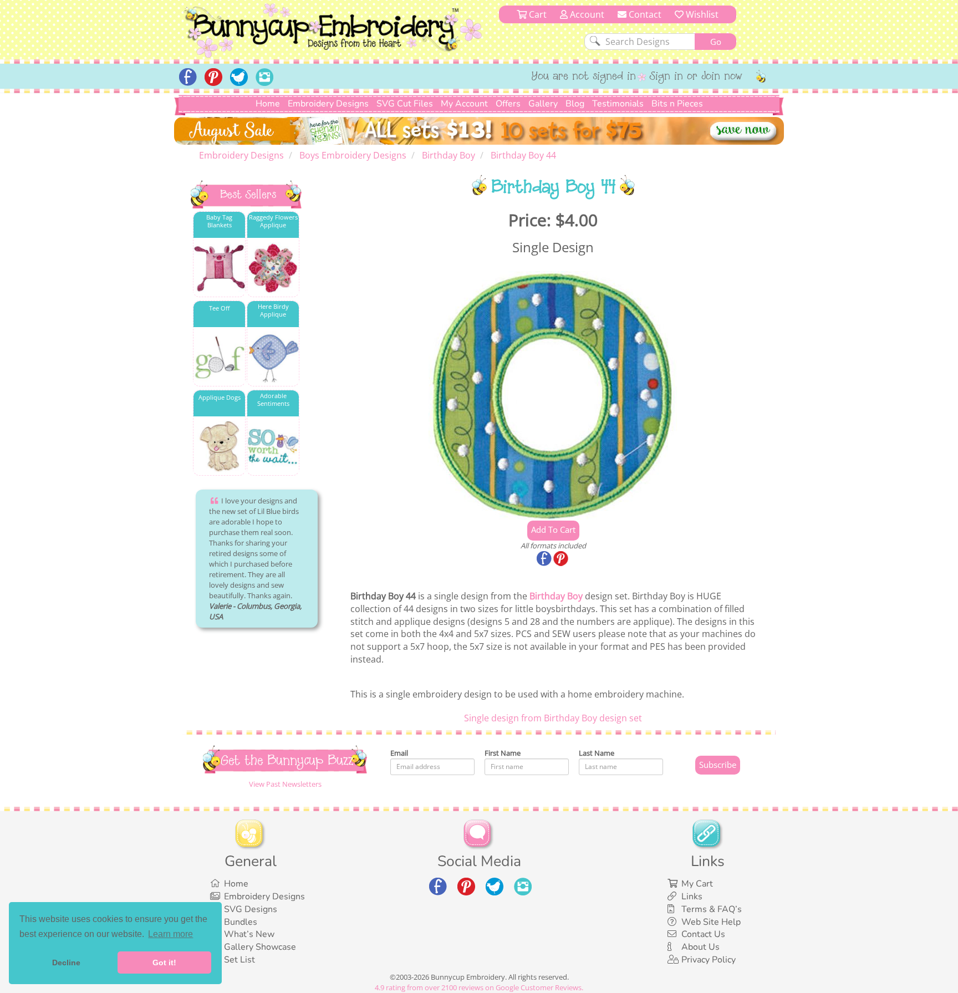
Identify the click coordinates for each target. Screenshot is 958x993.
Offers (508, 104)
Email (399, 753)
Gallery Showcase (260, 947)
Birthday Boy (556, 596)
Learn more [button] (170, 934)
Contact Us (703, 934)
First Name (503, 753)
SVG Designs (250, 909)
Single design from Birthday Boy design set (553, 718)
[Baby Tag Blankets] (219, 268)
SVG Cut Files (404, 104)
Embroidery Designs (328, 104)
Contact (643, 14)
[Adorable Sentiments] (273, 446)
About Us (700, 947)
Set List (239, 960)
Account (586, 14)
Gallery (543, 104)
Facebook (545, 559)
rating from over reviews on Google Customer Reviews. (479, 987)
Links (691, 896)
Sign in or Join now (696, 77)
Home (268, 104)
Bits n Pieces (677, 104)
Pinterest (561, 559)
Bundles (240, 922)
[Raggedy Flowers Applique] (273, 268)
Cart (537, 14)
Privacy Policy (708, 960)
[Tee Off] (219, 357)
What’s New (249, 934)
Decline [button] (66, 962)
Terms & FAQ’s (711, 909)
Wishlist (701, 14)
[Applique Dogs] (219, 446)
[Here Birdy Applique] (273, 357)
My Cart (697, 884)
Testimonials (618, 104)
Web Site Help (711, 922)
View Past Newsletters (285, 784)
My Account (464, 104)
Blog (574, 104)
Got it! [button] (164, 962)
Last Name (596, 753)
